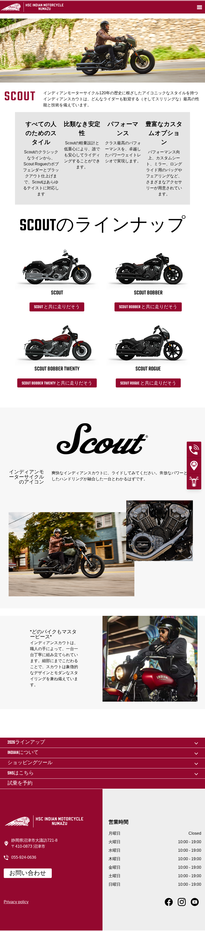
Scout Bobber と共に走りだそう (148, 307)
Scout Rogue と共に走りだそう (148, 383)
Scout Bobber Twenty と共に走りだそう (57, 383)
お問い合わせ (27, 873)
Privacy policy (16, 902)
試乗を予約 (20, 783)
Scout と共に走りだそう (57, 307)
